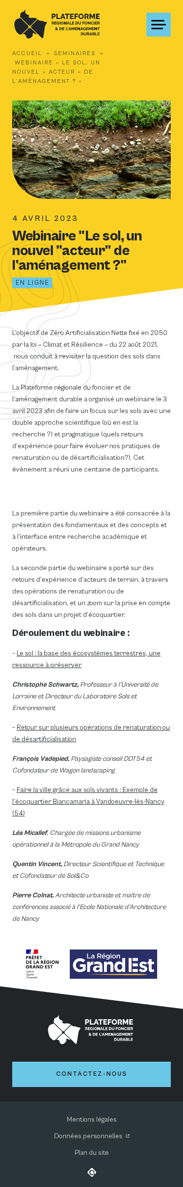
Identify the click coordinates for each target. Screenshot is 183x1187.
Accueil (27, 53)
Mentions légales (92, 1120)
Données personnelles (88, 1136)
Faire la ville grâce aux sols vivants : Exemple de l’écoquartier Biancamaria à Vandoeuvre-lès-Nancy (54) (88, 801)
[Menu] (158, 25)
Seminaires (75, 53)
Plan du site (92, 1153)
